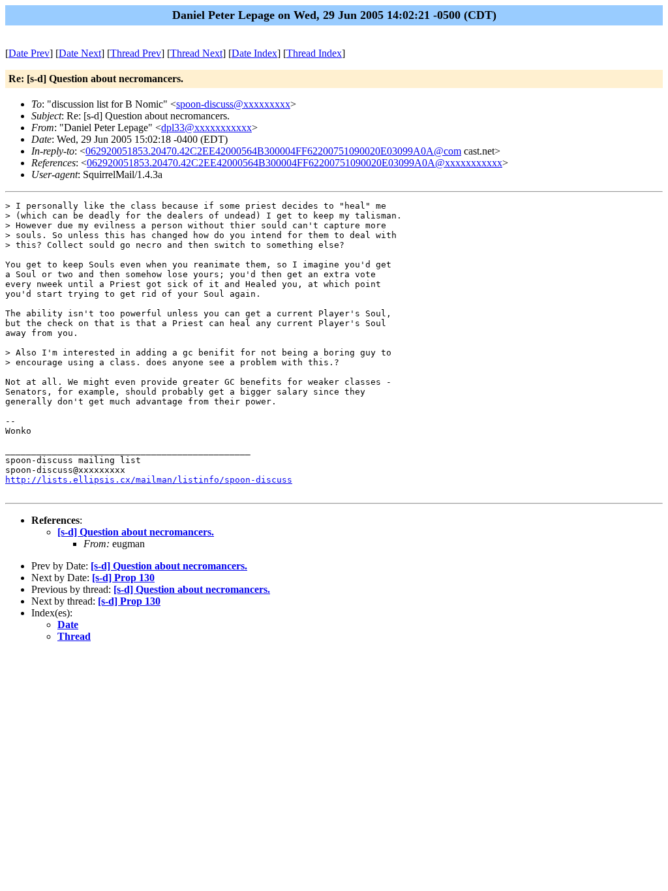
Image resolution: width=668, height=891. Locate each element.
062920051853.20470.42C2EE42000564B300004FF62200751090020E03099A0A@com (273, 151)
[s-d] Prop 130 (123, 577)
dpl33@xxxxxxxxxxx (206, 127)
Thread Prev (135, 53)
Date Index (254, 53)
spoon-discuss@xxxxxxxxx (233, 104)
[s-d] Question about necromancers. (135, 531)
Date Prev (29, 53)
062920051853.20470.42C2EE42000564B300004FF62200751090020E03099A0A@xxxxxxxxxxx (294, 162)
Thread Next (196, 53)
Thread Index (314, 53)
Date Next (80, 53)
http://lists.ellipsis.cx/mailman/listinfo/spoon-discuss (148, 480)
